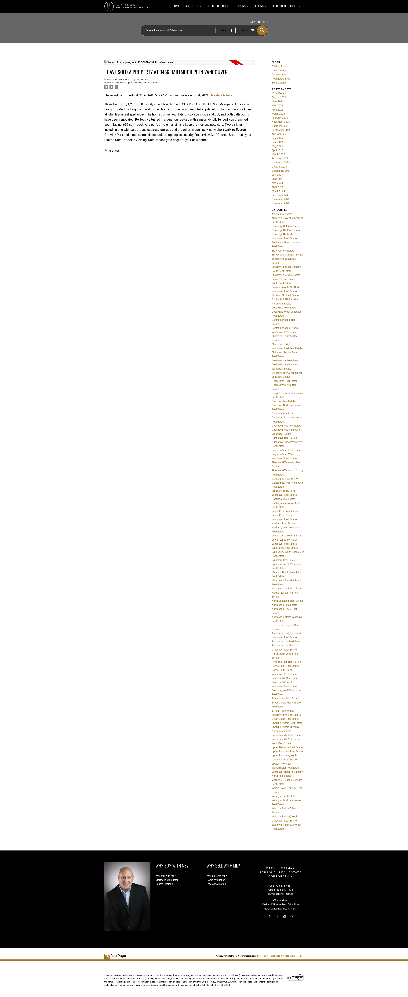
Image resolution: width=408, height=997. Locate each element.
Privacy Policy (262, 956)
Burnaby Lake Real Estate (286, 274)
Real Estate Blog (281, 78)
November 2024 (281, 162)
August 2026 (279, 97)
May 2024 (277, 182)
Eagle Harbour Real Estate (286, 450)
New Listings (279, 70)
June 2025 (278, 142)
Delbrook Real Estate (283, 401)
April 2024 (277, 187)
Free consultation (216, 883)
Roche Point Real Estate (285, 665)
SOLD (265, 22)
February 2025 (280, 158)
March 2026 (278, 113)
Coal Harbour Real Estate (285, 360)
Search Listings (164, 883)
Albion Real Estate (282, 214)
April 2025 (277, 150)
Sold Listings (279, 82)
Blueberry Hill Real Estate (286, 226)
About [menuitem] (294, 6)
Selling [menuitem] (259, 6)
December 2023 (281, 199)
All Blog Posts (280, 66)
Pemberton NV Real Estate (287, 641)
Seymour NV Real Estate (285, 678)
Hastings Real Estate (283, 498)
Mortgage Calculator (167, 880)
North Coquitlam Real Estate (287, 600)
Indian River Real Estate (285, 511)
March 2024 (278, 191)
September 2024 (281, 170)
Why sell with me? (217, 875)
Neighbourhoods (218, 6)
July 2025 (277, 138)
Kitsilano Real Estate (283, 523)
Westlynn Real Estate (283, 796)
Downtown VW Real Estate (286, 425)
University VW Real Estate (286, 735)
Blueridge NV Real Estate (286, 230)
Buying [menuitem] (241, 6)
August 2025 (279, 134)
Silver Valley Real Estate (285, 698)
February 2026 (280, 117)
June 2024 (278, 178)
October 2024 (279, 166)
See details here (221, 95)
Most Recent (279, 93)
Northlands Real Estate (284, 604)
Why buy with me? (166, 875)
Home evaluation (216, 880)
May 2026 (277, 105)
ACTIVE (253, 22)
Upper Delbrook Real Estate (287, 747)
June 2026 (278, 101)
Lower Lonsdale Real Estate (287, 535)
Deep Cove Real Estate (285, 380)
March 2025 (278, 154)
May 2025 (277, 146)
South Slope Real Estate (285, 718)
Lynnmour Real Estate (284, 560)
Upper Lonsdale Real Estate (287, 751)
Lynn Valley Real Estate (285, 547)
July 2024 (277, 174)
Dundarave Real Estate (284, 437)
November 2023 (281, 203)
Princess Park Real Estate (286, 661)
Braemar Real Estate (283, 250)
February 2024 (280, 195)
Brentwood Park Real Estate (287, 254)
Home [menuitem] (176, 6)
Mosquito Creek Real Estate (287, 588)
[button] (270, 916)
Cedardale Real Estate (284, 307)
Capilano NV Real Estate (285, 295)
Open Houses (279, 74)
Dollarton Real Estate (283, 413)
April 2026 (277, 109)
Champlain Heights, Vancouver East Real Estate (136, 82)
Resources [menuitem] (279, 6)
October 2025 (279, 125)
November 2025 (281, 121)
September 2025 (281, 130)
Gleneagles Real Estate (285, 478)
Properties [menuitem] (191, 6)
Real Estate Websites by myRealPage (287, 956)
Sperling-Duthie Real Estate (287, 722)
